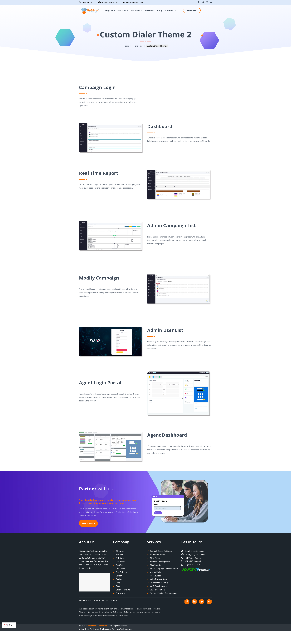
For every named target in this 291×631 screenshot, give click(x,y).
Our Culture (121, 572)
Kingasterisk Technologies (97, 626)
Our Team (120, 561)
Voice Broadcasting (158, 579)
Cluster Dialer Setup (159, 582)
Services (121, 10)
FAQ (118, 586)
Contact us (170, 10)
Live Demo (191, 10)
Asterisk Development (160, 561)
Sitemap (114, 600)
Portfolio (149, 10)
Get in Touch (88, 523)
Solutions (135, 10)
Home (126, 46)
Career (119, 576)
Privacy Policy (85, 600)
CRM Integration (157, 590)
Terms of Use (98, 600)
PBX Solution (156, 565)
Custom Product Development (163, 593)
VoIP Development (158, 586)
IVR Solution (155, 576)
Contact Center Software (161, 551)
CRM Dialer (155, 558)
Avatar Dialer (156, 572)
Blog (159, 10)
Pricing (119, 579)
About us (120, 551)
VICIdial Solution (157, 554)
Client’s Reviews (123, 590)
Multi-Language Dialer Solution (164, 568)
